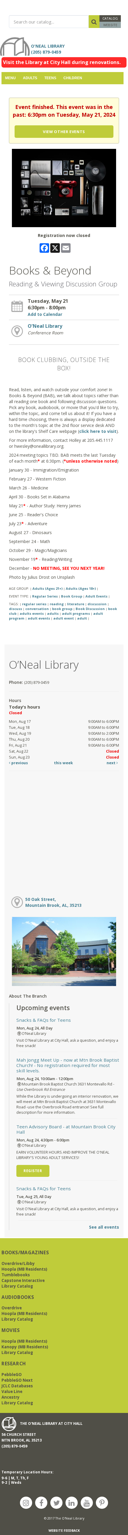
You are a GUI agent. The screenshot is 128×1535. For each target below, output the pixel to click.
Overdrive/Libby (18, 1263)
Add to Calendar (45, 314)
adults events (32, 613)
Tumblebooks (15, 1274)
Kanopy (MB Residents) (24, 1347)
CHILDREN (72, 78)
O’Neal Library (45, 326)
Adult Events (96, 596)
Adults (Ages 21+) (47, 588)
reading (57, 604)
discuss (15, 608)
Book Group (71, 596)
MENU (10, 78)
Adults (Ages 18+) (81, 588)
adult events (39, 618)
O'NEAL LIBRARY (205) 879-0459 (49, 49)
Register (33, 1171)
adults (53, 613)
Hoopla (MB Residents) (24, 1269)
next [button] (111, 762)
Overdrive (11, 1308)
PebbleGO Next (17, 1380)
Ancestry (10, 1397)
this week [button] (63, 762)
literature (75, 604)
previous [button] (19, 762)
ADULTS (30, 78)
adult (82, 618)
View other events (64, 131)
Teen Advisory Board (65, 1129)
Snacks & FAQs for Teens (43, 1020)
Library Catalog (17, 1286)
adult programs (76, 613)
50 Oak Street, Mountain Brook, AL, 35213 (53, 902)
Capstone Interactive (23, 1280)
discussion (97, 604)
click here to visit (97, 431)
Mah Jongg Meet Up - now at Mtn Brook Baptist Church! (67, 1065)
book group (62, 608)
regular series (34, 604)
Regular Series (45, 596)
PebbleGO (11, 1374)
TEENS (50, 78)
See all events (104, 1227)
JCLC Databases (17, 1386)
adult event (63, 618)
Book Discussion (90, 608)
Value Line (11, 1391)
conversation (37, 608)
